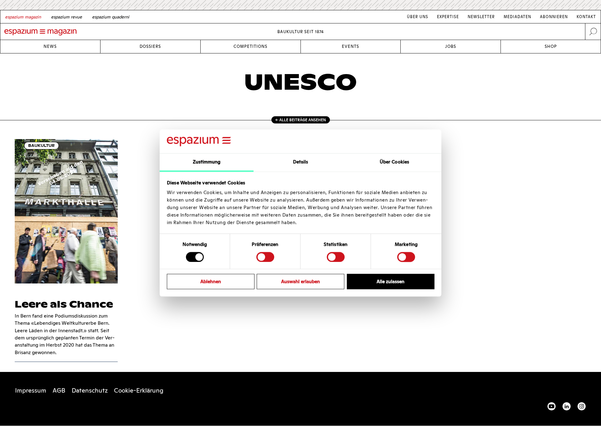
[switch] (265, 257)
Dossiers (150, 46)
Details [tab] (300, 162)
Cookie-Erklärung (138, 390)
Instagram (581, 406)
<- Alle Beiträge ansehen (300, 120)
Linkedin (566, 406)
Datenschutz (90, 390)
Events (350, 46)
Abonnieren (554, 16)
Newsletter (481, 16)
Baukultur (41, 145)
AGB (59, 390)
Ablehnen (210, 281)
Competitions (250, 46)
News (50, 46)
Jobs (450, 46)
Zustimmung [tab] (207, 162)
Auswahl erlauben (300, 281)
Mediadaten (517, 16)
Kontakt (586, 16)
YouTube (551, 406)
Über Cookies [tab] (394, 162)
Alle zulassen (390, 281)
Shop (551, 46)
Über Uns (417, 16)
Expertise (448, 16)
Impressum (30, 390)
